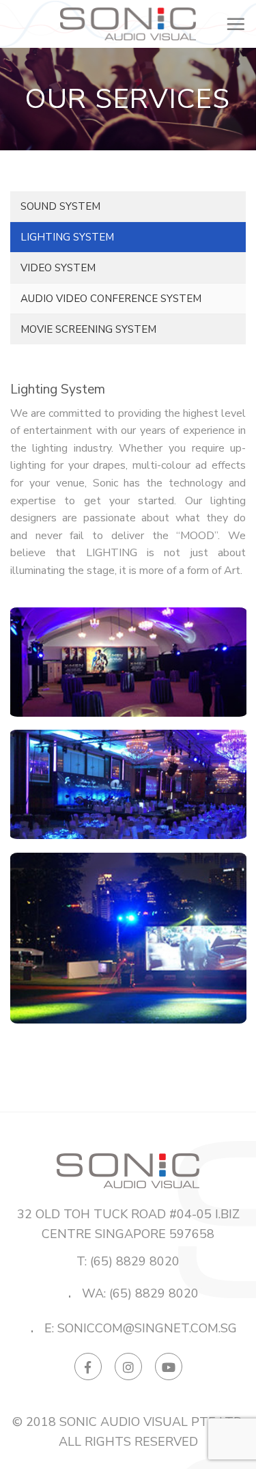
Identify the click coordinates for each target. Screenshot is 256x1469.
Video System (58, 268)
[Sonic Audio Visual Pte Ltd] (128, 24)
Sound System (60, 206)
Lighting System (67, 237)
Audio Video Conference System (110, 298)
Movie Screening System (88, 329)
